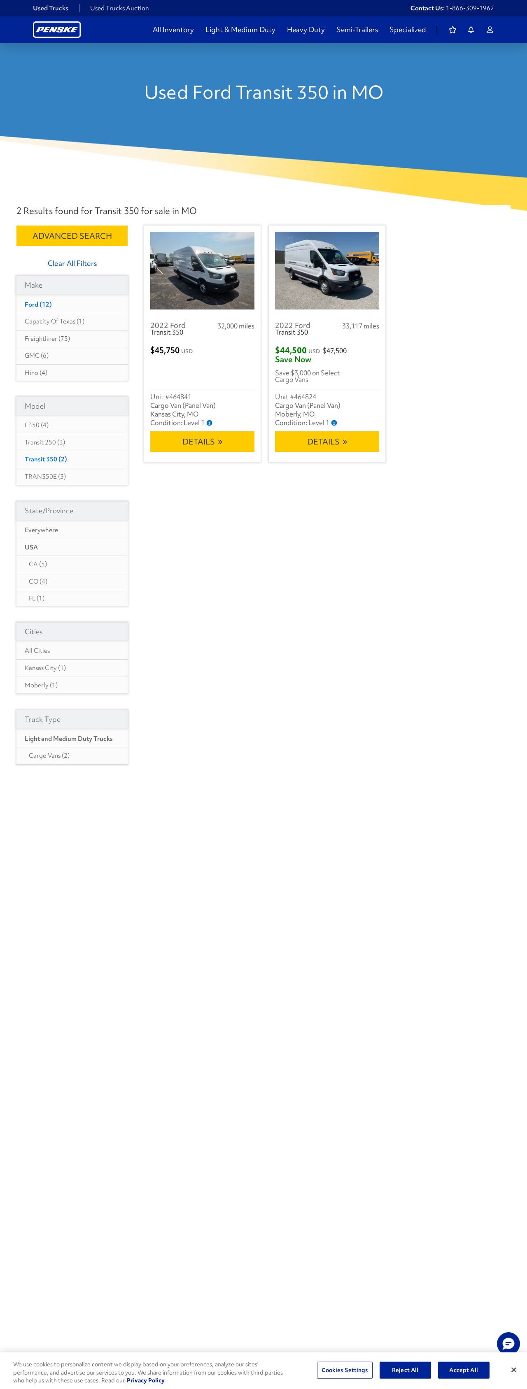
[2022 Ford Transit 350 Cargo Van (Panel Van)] (202, 271)
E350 (37, 425)
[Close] (514, 1370)
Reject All (405, 1369)
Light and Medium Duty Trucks (69, 739)
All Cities (37, 651)
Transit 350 (46, 459)
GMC (37, 355)
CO (38, 581)
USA (31, 547)
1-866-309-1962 (470, 8)
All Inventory (173, 29)
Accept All (463, 1369)
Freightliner (47, 339)
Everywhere (41, 530)
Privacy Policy (146, 1380)
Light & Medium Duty (240, 29)
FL (36, 598)
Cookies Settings (345, 1369)
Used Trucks (50, 8)
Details (198, 441)
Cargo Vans (49, 756)
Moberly (41, 685)
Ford (38, 304)
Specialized (407, 29)
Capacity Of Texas (54, 321)
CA (38, 564)
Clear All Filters (72, 263)
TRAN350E (45, 476)
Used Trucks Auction (119, 8)
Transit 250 (45, 442)
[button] (508, 1343)
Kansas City (45, 668)
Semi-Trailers (357, 29)
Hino (36, 373)
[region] (263, 1370)
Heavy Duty (306, 29)
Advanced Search (72, 235)
